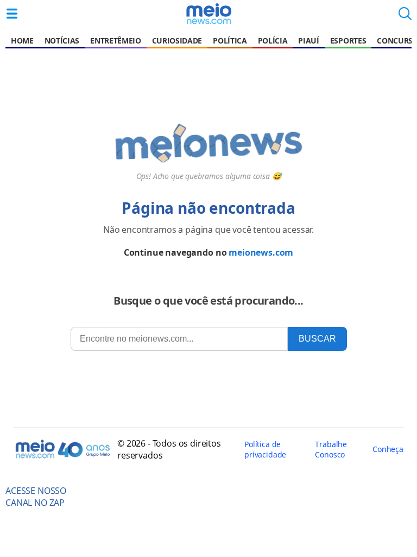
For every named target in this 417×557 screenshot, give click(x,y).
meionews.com (261, 252)
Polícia (273, 40)
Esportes (348, 40)
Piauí (308, 40)
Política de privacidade (265, 449)
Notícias (62, 40)
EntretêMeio (115, 40)
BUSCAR (317, 338)
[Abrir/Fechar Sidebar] (11, 13)
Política (230, 40)
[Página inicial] (208, 13)
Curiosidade (177, 40)
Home (22, 40)
